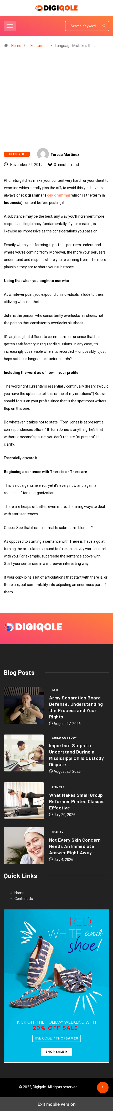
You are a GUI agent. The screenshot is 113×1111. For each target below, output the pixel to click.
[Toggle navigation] (10, 26)
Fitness (58, 787)
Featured (37, 46)
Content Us (23, 899)
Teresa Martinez (64, 154)
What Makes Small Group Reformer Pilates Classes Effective (77, 801)
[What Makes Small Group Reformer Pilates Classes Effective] (24, 800)
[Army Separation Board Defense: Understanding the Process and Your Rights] (24, 705)
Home (16, 46)
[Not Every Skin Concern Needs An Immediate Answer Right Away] (24, 845)
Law (55, 690)
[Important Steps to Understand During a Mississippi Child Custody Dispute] (24, 753)
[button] (10, 26)
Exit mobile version (57, 1104)
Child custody (64, 738)
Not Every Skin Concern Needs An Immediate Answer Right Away (75, 846)
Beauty (58, 832)
